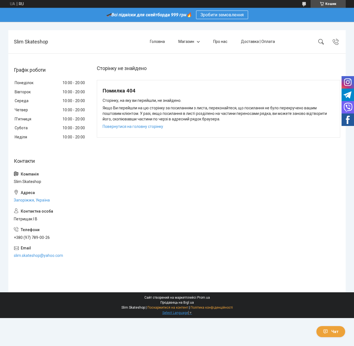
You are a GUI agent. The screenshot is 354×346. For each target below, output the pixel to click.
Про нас (220, 41)
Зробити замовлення (222, 14)
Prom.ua (203, 297)
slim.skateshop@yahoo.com (38, 255)
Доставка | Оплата (258, 41)
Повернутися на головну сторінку (133, 126)
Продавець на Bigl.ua (177, 302)
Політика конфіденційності (212, 307)
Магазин (186, 41)
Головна (157, 41)
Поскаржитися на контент (167, 307)
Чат (335, 331)
